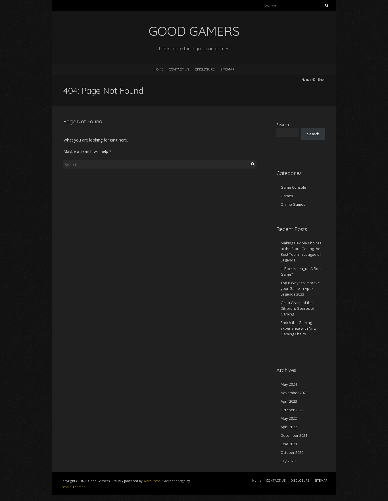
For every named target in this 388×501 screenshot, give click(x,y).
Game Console (293, 187)
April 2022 (289, 426)
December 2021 (294, 435)
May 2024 (289, 384)
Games (287, 195)
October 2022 (292, 409)
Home (158, 69)
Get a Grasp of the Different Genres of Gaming (297, 308)
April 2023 (289, 401)
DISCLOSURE (205, 69)
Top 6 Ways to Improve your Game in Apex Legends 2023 (300, 288)
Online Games (293, 204)
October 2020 (292, 452)
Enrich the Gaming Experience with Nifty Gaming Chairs (299, 328)
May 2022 (289, 418)
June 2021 (289, 443)
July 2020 (288, 460)
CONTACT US (179, 69)
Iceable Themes (73, 487)
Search (282, 124)
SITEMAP (227, 69)
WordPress (151, 481)
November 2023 (294, 392)
